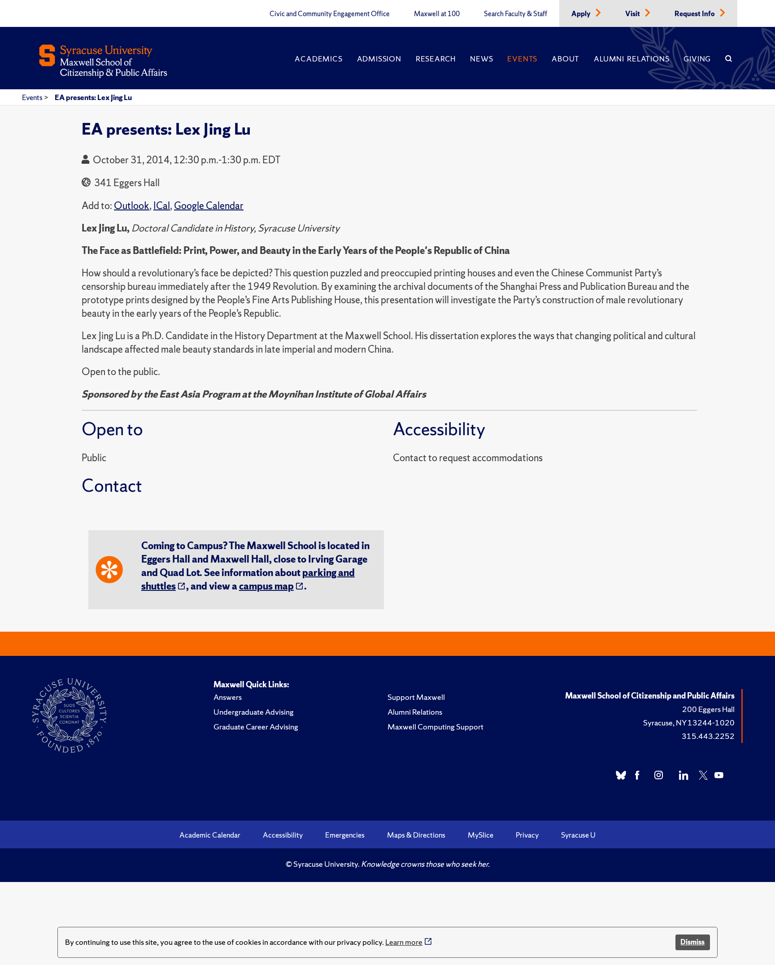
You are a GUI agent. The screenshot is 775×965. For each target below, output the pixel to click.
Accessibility (283, 835)
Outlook (131, 205)
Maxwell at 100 (437, 13)
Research (436, 59)
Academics (318, 59)
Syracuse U (578, 835)
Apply (581, 13)
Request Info (695, 13)
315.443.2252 (708, 736)
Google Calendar (209, 205)
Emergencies (345, 835)
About (565, 59)
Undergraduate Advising (253, 712)
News (481, 59)
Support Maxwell (416, 697)
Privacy (527, 835)
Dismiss (692, 942)
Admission (379, 59)
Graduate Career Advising (255, 726)
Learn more (403, 942)
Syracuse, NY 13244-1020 (689, 722)
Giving (697, 59)
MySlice (480, 835)
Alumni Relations (631, 59)
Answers (227, 697)
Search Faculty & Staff (515, 13)
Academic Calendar (209, 835)
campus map (266, 586)
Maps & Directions (416, 835)
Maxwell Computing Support (435, 726)
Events (522, 59)
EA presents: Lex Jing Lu (93, 97)
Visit (633, 13)
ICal (161, 205)
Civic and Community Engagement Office (330, 13)
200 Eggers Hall (708, 709)
